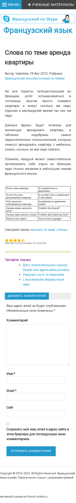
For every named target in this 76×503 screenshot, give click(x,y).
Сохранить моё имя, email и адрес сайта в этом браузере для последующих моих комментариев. (37, 434)
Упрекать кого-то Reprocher (44, 275)
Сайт (9, 407)
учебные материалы (53, 5)
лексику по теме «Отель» (49, 230)
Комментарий (17, 320)
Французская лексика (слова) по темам (34, 78)
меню (14, 5)
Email (11, 391)
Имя (10, 374)
